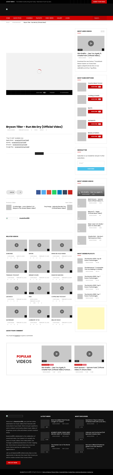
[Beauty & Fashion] (81, 136)
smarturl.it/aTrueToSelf (20, 145)
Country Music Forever (95, 83)
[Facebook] (72, 2)
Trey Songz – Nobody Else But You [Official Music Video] (55, 207)
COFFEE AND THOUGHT (58, 297)
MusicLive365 (27, 472)
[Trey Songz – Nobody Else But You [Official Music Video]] (69, 207)
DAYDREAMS (10, 320)
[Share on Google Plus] (49, 192)
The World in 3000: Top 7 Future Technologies (92, 277)
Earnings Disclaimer (81, 472)
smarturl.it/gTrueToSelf (22, 147)
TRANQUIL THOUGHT (12, 275)
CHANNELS (29, 18)
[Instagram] (79, 2)
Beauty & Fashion (93, 133)
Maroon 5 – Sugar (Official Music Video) (95, 212)
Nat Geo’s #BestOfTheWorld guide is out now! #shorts (95, 445)
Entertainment (17, 22)
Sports (90, 108)
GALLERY (59, 18)
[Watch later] (82, 2)
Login (67, 18)
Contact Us (90, 472)
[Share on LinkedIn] (59, 192)
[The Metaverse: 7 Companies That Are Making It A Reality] (80, 269)
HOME (8, 18)
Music (51, 364)
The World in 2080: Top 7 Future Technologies (92, 295)
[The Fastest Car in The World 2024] (45, 448)
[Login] (89, 2)
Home (7, 22)
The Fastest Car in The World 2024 (60, 445)
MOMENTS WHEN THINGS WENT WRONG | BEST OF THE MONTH (60, 433)
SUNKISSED (9, 253)
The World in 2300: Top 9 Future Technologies (92, 286)
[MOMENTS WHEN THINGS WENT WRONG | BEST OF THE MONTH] (45, 436)
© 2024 (22, 472)
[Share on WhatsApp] (54, 192)
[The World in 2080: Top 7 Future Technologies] (80, 296)
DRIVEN (31, 253)
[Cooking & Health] (81, 99)
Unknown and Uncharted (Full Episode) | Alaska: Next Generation (95, 434)
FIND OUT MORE (13, 462)
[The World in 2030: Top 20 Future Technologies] (80, 261)
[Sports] (81, 112)
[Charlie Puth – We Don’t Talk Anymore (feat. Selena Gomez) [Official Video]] (81, 240)
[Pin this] (70, 192)
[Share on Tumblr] (65, 192)
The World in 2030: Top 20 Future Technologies (92, 259)
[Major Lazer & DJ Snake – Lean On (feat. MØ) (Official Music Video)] (81, 228)
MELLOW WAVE (55, 320)
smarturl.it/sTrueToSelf (19, 142)
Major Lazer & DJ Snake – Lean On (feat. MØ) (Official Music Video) (96, 225)
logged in (17, 336)
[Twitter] (75, 2)
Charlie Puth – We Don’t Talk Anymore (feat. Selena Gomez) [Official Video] (96, 239)
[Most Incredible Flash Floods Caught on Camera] (45, 424)
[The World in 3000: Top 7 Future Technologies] (80, 278)
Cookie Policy (71, 472)
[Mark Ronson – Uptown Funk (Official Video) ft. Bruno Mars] (81, 203)
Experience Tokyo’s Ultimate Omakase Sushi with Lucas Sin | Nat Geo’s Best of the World (95, 421)
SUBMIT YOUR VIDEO (99, 1)
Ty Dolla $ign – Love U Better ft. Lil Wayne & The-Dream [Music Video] (24, 207)
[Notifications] (86, 2)
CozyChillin (10, 256)
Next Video (69, 202)
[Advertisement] (75, 9)
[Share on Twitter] (43, 192)
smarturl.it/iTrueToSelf (22, 140)
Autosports (91, 120)
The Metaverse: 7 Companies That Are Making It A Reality (93, 268)
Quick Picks (17, 18)
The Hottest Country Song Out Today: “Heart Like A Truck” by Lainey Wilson (34, 1)
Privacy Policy (55, 472)
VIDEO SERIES (49, 18)
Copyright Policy (63, 472)
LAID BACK (9, 297)
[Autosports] (81, 124)
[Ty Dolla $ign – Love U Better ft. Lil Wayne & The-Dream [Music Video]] (8, 207)
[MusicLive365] (11, 10)
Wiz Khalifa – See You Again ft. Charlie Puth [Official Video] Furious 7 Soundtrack (89, 55)
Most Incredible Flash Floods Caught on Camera (60, 421)
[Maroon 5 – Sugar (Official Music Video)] (81, 215)
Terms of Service (46, 472)
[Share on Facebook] (38, 192)
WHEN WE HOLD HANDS (58, 253)
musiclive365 (11, 130)
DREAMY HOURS (33, 275)
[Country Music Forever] (81, 87)
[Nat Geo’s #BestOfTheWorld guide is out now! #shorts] (79, 448)
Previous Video (11, 202)
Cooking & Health (93, 95)
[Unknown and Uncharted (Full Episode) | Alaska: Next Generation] (79, 436)
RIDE (30, 297)
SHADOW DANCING (57, 275)
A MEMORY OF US (34, 320)
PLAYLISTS (39, 18)
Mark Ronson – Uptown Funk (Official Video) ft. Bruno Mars (95, 200)
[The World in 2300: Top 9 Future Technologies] (80, 287)
